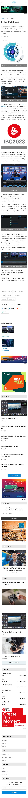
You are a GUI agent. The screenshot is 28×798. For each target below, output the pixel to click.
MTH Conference (7, 685)
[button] (3, 562)
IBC (15, 292)
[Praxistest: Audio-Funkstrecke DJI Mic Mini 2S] (14, 597)
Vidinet (4, 299)
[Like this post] (12, 304)
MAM (3, 295)
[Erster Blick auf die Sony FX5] (14, 645)
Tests (5, 578)
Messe (9, 295)
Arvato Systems (7, 292)
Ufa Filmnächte (6, 673)
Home (2, 18)
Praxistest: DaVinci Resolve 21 (9, 418)
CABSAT (4, 696)
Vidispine (11, 299)
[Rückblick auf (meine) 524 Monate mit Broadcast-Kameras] (14, 558)
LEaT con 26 (5, 702)
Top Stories (7, 546)
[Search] (25, 2)
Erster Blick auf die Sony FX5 (9, 446)
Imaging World (6, 690)
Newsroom (17, 295)
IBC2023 (21, 292)
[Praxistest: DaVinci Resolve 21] (14, 621)
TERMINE (5, 669)
